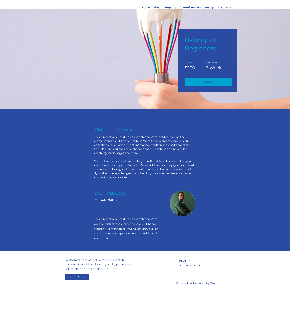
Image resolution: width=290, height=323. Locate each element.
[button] (157, 7)
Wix (212, 283)
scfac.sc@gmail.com (189, 265)
